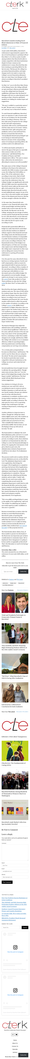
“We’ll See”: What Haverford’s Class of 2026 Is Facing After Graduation (14, 677)
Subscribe (23, 571)
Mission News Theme (10, 1056)
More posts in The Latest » (22, 711)
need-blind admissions (8, 585)
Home (15, 1040)
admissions (5, 583)
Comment (4, 843)
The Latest (12, 48)
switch (6, 279)
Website (3, 874)
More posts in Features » (22, 590)
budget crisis (13, 583)
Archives (15, 1052)
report (9, 305)
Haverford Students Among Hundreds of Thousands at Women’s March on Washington (14, 794)
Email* (3, 868)
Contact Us (15, 1046)
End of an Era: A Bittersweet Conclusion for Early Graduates (12, 706)
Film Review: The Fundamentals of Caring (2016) (13, 764)
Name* (3, 863)
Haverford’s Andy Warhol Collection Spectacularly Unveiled (14, 823)
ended (4, 283)
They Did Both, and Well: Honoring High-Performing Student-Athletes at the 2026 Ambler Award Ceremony (14, 648)
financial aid (21, 583)
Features (4, 48)
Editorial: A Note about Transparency (14, 737)
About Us (15, 1043)
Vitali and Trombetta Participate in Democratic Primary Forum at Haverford (14, 617)
